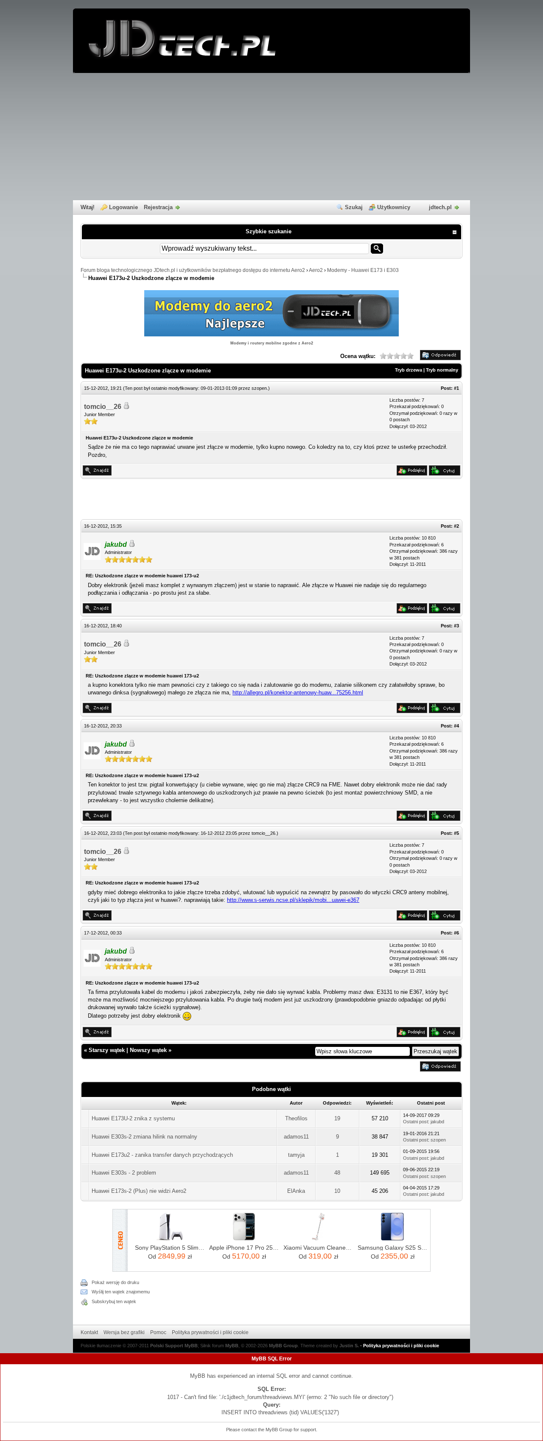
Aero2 (316, 270)
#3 (456, 625)
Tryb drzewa (408, 369)
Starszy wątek (107, 1050)
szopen (259, 388)
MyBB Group (283, 1345)
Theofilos (296, 1118)
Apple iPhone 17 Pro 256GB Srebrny (244, 1248)
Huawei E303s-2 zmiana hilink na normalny (144, 1136)
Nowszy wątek (148, 1050)
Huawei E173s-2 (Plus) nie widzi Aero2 (139, 1191)
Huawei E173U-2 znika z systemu (133, 1118)
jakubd (437, 1121)
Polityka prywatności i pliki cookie (210, 1332)
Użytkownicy (393, 207)
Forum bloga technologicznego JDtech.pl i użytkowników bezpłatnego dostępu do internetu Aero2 (193, 270)
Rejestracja (158, 207)
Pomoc (158, 1332)
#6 (456, 932)
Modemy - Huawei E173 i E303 (363, 270)
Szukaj (354, 207)
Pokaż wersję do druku (115, 1282)
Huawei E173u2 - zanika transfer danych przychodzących (162, 1155)
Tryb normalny (442, 369)
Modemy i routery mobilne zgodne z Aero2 (271, 343)
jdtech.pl (440, 207)
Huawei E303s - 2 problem (124, 1173)
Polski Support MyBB (174, 1345)
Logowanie (123, 207)
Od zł (170, 1256)
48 (337, 1173)
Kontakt (89, 1332)
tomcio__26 (102, 406)
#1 (456, 388)
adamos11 (296, 1136)
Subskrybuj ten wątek (114, 1301)
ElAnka (296, 1191)
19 (337, 1118)
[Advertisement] (271, 136)
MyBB (231, 1345)
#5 (456, 833)
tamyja (296, 1155)
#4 (456, 725)
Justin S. (349, 1345)
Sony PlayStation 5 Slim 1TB (170, 1248)
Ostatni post (415, 1121)
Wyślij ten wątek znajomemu (121, 1291)
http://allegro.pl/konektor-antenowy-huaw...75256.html (297, 692)
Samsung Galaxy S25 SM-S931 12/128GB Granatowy (393, 1248)
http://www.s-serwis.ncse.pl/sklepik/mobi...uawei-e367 (293, 900)
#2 (456, 526)
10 (337, 1191)
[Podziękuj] (412, 473)
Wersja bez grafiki (124, 1332)
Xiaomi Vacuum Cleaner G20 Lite (318, 1248)
